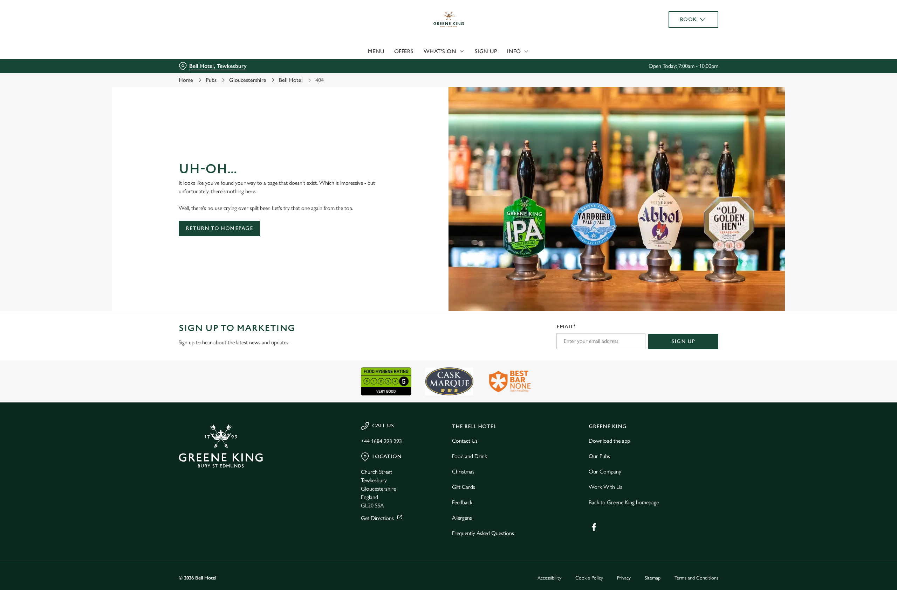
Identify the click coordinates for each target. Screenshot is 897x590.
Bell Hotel (291, 80)
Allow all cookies (678, 18)
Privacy (624, 578)
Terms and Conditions (696, 578)
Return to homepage (219, 228)
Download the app (609, 440)
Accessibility (549, 578)
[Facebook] (594, 527)
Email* (566, 327)
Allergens (462, 517)
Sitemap (652, 578)
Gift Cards (463, 487)
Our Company (605, 471)
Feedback (462, 502)
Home (186, 80)
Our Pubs (599, 456)
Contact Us (465, 440)
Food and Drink (469, 456)
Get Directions (377, 518)
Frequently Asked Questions (483, 533)
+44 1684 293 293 (381, 441)
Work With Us (605, 487)
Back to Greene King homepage (624, 502)
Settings (519, 65)
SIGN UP (683, 341)
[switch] (361, 64)
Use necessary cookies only (679, 41)
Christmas (463, 471)
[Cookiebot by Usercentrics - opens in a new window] (205, 65)
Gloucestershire (247, 80)
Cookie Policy (589, 578)
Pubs (211, 80)
